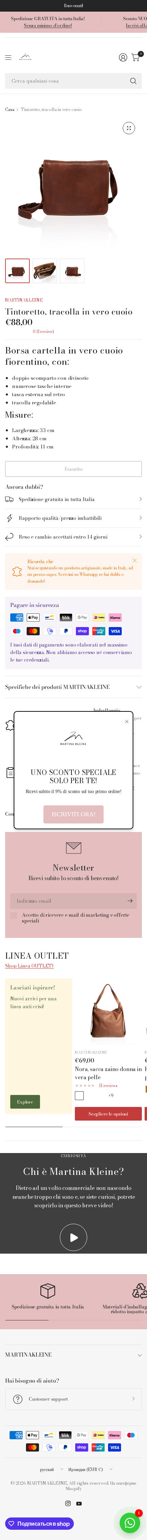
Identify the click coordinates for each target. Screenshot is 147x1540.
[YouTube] (79, 1503)
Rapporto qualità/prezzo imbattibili (60, 518)
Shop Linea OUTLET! (29, 966)
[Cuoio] (79, 1095)
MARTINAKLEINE (24, 300)
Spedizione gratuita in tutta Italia (57, 499)
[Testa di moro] (89, 1095)
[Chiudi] (134, 560)
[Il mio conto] (123, 57)
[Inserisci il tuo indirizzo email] (130, 901)
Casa (9, 110)
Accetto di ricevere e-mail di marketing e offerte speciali (75, 918)
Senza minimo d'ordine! (48, 25)
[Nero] (100, 1095)
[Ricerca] (133, 81)
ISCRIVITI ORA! (74, 814)
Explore (25, 1101)
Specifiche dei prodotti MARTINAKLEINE (57, 687)
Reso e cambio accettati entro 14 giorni (63, 537)
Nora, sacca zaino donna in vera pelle (108, 1073)
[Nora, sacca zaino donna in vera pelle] (108, 1012)
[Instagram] (68, 1503)
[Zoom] (129, 128)
